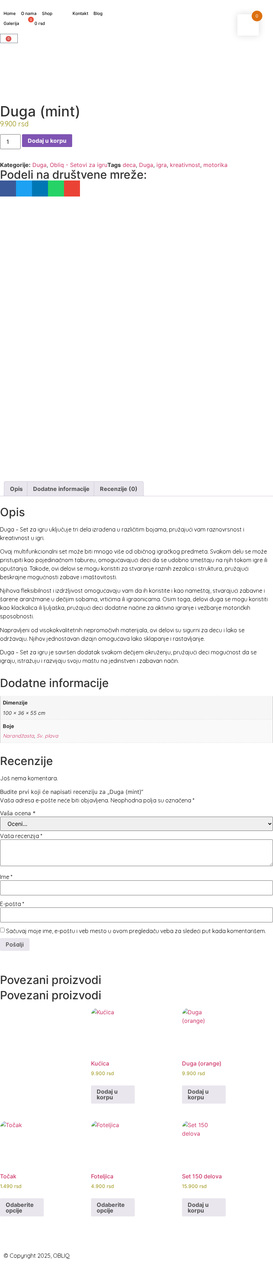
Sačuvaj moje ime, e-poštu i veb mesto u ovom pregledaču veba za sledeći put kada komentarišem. (136, 931)
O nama (29, 13)
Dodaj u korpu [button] (107, 1094)
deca (129, 164)
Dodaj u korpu (47, 140)
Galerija (11, 23)
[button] (8, 188)
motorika (215, 164)
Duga (39, 164)
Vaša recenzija (21, 836)
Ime (6, 877)
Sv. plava (47, 736)
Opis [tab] (16, 488)
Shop (47, 13)
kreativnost (185, 164)
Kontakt (80, 13)
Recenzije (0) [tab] (119, 488)
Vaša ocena (18, 813)
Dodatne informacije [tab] (61, 488)
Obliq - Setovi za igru (78, 164)
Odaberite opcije (20, 1207)
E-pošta (12, 904)
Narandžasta (18, 736)
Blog (97, 13)
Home (10, 13)
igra (161, 164)
